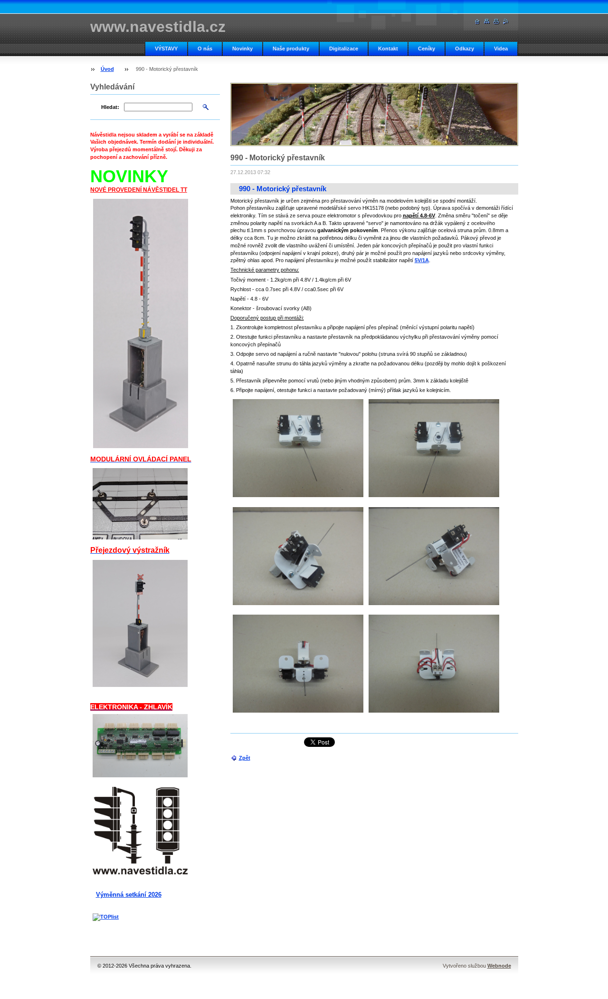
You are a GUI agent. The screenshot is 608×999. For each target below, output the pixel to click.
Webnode (499, 966)
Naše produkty (291, 48)
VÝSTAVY (166, 48)
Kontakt (388, 48)
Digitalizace (343, 48)
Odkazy (464, 48)
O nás (205, 48)
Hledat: (110, 107)
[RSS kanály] (506, 21)
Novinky (242, 48)
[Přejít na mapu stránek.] (487, 21)
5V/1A (422, 260)
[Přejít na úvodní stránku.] (477, 21)
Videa (501, 48)
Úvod (107, 69)
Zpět (244, 758)
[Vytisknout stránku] (496, 21)
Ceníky (426, 48)
